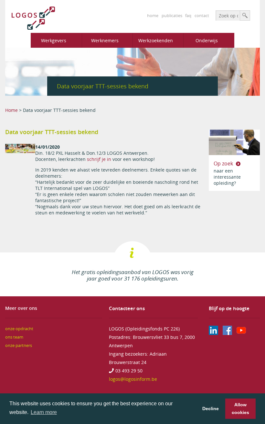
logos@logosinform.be (133, 379)
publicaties (172, 15)
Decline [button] (210, 408)
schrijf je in (99, 159)
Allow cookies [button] (240, 408)
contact (202, 15)
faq (188, 15)
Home (11, 110)
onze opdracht (19, 328)
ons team (14, 337)
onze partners (18, 345)
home (152, 15)
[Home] (30, 18)
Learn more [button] (44, 412)
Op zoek (224, 163)
